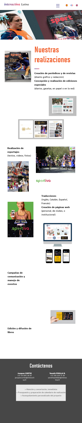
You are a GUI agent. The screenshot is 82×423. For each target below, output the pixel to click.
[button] (57, 6)
